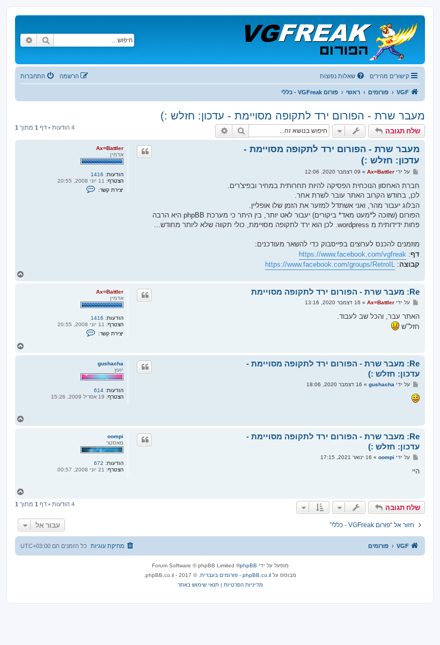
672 (99, 463)
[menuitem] (343, 76)
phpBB (248, 565)
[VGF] (330, 40)
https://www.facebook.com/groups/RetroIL (330, 264)
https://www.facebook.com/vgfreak (352, 254)
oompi (115, 436)
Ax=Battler (109, 148)
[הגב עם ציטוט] (144, 151)
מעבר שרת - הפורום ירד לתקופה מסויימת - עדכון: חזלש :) (292, 116)
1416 (97, 174)
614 (99, 390)
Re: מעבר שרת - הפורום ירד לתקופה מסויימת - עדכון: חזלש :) (333, 368)
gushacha (110, 363)
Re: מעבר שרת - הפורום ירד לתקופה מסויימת (335, 291)
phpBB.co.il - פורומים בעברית (235, 575)
